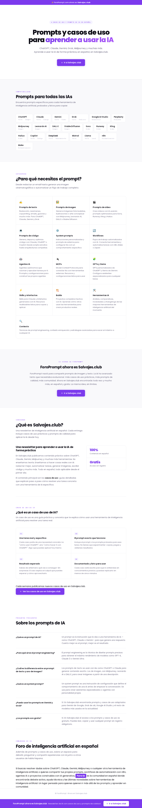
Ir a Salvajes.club (72, 62)
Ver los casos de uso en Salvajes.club (41, 591)
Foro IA (81, 775)
